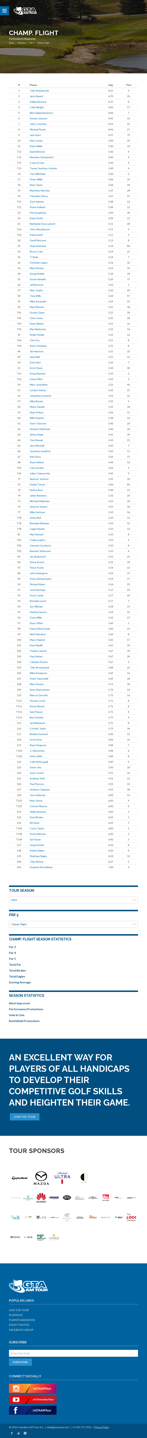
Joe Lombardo (37, 795)
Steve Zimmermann (40, 578)
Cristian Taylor (38, 728)
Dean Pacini (36, 218)
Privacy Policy (101, 1427)
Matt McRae (37, 268)
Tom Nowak (36, 440)
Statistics (22, 43)
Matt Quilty (36, 290)
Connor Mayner (38, 806)
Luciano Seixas (38, 390)
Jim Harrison (36, 351)
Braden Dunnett (39, 734)
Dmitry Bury (36, 490)
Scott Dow (36, 739)
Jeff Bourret (36, 284)
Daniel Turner (37, 484)
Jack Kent (35, 135)
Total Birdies (17, 970)
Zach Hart (35, 362)
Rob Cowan (36, 140)
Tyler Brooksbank (39, 667)
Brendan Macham (39, 523)
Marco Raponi (37, 639)
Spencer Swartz (38, 506)
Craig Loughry (37, 539)
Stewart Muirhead (40, 428)
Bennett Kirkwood (40, 551)
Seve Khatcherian (40, 689)
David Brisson (37, 151)
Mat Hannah (36, 534)
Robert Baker (37, 850)
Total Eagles (17, 976)
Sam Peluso (36, 711)
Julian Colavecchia (40, 473)
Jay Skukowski (38, 556)
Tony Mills (35, 295)
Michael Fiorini (38, 129)
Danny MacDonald (40, 628)
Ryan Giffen (36, 623)
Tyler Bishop (37, 861)
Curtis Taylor (37, 828)
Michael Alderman (40, 501)
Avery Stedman (38, 345)
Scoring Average (20, 982)
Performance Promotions (26, 1009)
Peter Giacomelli (39, 678)
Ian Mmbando (37, 722)
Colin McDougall (39, 761)
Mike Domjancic (38, 673)
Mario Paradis (37, 406)
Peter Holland (37, 207)
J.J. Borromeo (37, 750)
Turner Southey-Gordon (43, 168)
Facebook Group (21, 1329)
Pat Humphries (38, 212)
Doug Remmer (38, 373)
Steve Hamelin (38, 279)
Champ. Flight (19, 924)
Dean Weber (37, 323)
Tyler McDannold (39, 90)
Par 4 (12, 952)
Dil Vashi (34, 822)
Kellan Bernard (38, 101)
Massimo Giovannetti (42, 157)
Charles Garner (38, 650)
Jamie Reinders (38, 495)
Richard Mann (37, 584)
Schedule (16, 1315)
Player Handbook (22, 1320)
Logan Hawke (37, 528)
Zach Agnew (37, 201)
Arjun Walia (36, 146)
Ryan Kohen (36, 412)
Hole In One (16, 1015)
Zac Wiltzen (36, 606)
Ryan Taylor (36, 184)
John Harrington (39, 573)
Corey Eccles (37, 162)
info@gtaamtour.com (58, 1427)
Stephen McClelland (41, 867)
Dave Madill (36, 645)
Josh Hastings (38, 589)
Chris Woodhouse (40, 229)
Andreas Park (37, 778)
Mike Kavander (38, 301)
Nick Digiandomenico (41, 112)
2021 (14, 899)
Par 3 (12, 946)
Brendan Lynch (38, 600)
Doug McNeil (37, 273)
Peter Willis (36, 179)
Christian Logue (39, 262)
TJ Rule (34, 257)
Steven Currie (37, 700)
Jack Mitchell (37, 445)
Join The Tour (24, 1116)
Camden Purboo (39, 661)
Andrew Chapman (40, 789)
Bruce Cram (36, 251)
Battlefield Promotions (24, 1021)
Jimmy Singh (36, 434)
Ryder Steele (37, 334)
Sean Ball (35, 356)
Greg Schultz (37, 844)
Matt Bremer (37, 306)
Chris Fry (35, 340)
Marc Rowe (36, 800)
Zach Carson (37, 772)
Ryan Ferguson (38, 745)
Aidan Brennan (38, 811)
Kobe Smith (36, 234)
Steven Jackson (38, 118)
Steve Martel (37, 706)
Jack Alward (36, 96)
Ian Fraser (35, 839)
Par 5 (31, 43)
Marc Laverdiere (39, 384)
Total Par (15, 964)
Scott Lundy (36, 595)
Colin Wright (37, 107)
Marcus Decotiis (39, 695)
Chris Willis (36, 617)
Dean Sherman (38, 245)
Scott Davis (36, 367)
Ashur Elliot (36, 379)
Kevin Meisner (38, 833)
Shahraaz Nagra (38, 856)
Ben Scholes (37, 717)
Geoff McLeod (38, 240)
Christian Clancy (39, 196)
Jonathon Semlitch (40, 451)
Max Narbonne (38, 329)
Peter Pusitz (37, 567)
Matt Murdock (38, 634)
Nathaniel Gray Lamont (42, 223)
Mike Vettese (37, 512)
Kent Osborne (38, 423)
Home (11, 43)
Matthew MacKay (40, 190)
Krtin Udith (36, 756)
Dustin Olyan (37, 312)
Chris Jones (36, 318)
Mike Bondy (36, 401)
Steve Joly (35, 767)
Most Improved (19, 1003)
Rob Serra (35, 456)
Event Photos (19, 1324)
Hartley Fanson (38, 612)
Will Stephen (37, 417)
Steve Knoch (37, 562)
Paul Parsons (37, 783)
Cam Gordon (37, 467)
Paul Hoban (36, 656)
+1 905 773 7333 (81, 1427)
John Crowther (38, 123)
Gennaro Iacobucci (40, 545)
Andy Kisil (35, 517)
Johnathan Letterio (40, 395)
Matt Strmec (37, 684)
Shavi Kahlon (37, 462)
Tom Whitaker (38, 173)
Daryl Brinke (36, 817)
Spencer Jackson (39, 478)
